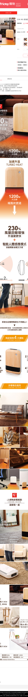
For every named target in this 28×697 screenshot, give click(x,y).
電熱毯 (19, 64)
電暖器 (25, 64)
